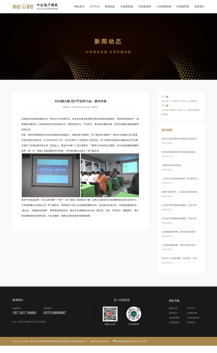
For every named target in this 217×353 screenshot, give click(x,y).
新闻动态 (110, 6)
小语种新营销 (163, 6)
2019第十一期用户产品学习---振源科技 (180, 101)
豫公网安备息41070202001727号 (130, 341)
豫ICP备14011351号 (100, 341)
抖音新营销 (144, 6)
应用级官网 (183, 6)
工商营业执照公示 (79, 341)
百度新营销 (126, 6)
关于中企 (95, 6)
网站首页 (79, 6)
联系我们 (199, 6)
